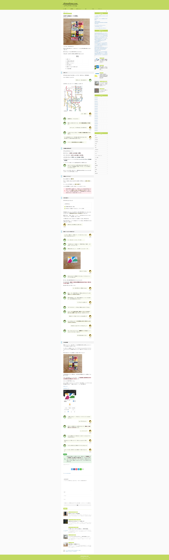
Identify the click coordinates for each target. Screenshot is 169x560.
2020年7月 (96, 109)
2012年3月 (96, 130)
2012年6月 (96, 125)
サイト (65, 499)
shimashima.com (84, 556)
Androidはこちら (66, 388)
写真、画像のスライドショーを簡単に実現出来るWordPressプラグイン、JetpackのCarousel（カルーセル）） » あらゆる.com (101, 53)
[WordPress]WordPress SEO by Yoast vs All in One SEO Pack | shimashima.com (101, 49)
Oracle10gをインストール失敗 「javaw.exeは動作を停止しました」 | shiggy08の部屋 (100, 40)
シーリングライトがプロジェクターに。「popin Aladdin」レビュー (79, 536)
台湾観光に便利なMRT (70, 61)
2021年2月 (96, 101)
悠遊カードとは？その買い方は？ (72, 66)
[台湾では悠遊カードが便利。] (78, 469)
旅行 (68, 473)
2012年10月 (96, 123)
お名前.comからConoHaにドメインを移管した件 (76, 521)
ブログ (65, 473)
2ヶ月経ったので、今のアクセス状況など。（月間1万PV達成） (78, 528)
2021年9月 (96, 97)
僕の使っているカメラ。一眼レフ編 (71, 551)
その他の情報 (69, 68)
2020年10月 (96, 104)
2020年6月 (96, 111)
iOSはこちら (65, 386)
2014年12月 (96, 116)
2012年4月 (96, 128)
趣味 (69, 473)
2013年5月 (96, 120)
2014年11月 (96, 118)
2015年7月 (96, 113)
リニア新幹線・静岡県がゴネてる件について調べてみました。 (101, 16)
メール (65, 495)
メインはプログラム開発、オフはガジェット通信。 (84, 557)
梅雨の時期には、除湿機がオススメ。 (74, 544)
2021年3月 (96, 99)
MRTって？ (69, 59)
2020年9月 (96, 106)
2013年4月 (96, 121)
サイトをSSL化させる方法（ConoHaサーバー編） (73, 550)
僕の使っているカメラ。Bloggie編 (73, 513)
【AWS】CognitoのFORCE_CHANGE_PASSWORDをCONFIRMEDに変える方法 (101, 22)
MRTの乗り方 (69, 64)
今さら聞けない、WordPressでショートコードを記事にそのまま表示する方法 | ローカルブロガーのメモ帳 (101, 44)
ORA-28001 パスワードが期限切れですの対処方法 (101, 19)
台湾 (66, 473)
